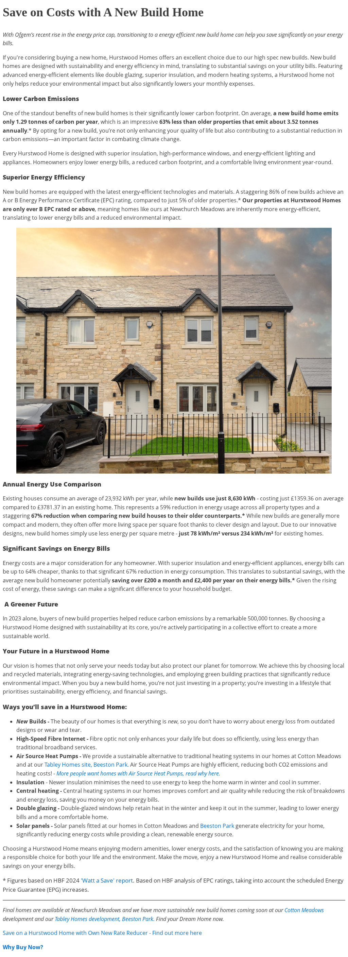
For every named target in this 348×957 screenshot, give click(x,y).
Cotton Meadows (304, 910)
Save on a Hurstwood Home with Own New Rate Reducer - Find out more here (102, 933)
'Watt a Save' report (107, 880)
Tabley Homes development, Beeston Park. (105, 919)
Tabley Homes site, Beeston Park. (87, 764)
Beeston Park (217, 826)
